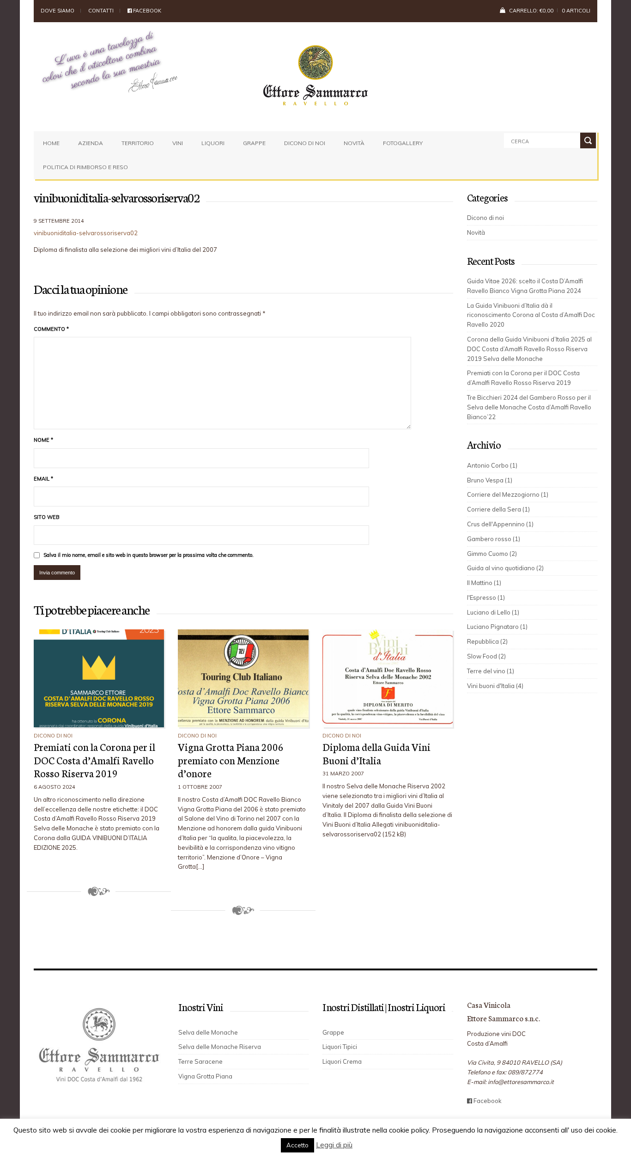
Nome (43, 440)
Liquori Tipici (339, 1046)
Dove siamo (57, 10)
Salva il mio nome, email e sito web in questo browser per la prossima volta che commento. (148, 555)
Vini (177, 143)
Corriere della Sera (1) (498, 509)
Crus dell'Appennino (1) (500, 524)
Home (51, 143)
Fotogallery (403, 143)
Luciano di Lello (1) (493, 612)
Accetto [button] (297, 1145)
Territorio (137, 143)
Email (43, 478)
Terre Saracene (200, 1061)
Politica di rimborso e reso (85, 167)
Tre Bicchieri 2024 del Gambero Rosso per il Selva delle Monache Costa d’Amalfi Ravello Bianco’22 (529, 407)
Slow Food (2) (486, 656)
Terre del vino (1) (490, 671)
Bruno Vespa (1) (489, 480)
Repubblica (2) (487, 641)
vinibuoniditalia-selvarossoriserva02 (86, 233)
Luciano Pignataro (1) (497, 626)
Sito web (47, 517)
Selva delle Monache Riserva (219, 1046)
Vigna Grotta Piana (205, 1076)
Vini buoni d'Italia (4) (495, 685)
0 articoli (576, 10)
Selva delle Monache (208, 1032)
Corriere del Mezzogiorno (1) (507, 494)
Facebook (146, 10)
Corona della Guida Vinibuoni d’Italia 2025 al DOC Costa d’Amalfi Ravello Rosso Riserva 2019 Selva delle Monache (529, 348)
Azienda (90, 143)
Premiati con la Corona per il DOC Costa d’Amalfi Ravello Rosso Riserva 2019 (94, 759)
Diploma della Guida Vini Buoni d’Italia (376, 753)
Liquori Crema (342, 1061)
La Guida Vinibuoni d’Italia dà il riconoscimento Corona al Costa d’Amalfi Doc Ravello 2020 (531, 315)
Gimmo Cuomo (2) (492, 553)
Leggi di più (334, 1144)
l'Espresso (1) (486, 597)
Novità (354, 143)
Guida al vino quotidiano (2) (505, 568)
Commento (51, 329)
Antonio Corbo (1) (492, 465)
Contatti (101, 10)
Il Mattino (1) (484, 582)
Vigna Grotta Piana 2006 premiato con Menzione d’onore (231, 759)
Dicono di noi (304, 143)
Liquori (212, 143)
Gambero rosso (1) (493, 538)
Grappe (254, 143)
